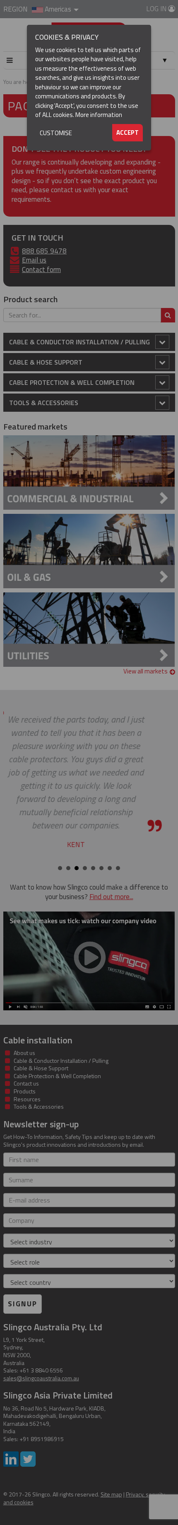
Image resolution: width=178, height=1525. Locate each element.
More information (98, 114)
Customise (56, 133)
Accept (127, 132)
